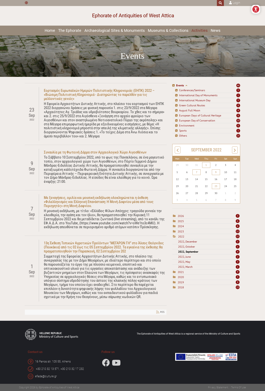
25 (238, 135)
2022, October (208, 246)
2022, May (208, 262)
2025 (181, 221)
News (215, 30)
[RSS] (174, 85)
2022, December (208, 241)
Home (50, 30)
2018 (181, 287)
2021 (181, 272)
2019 (181, 282)
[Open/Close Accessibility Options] (255, 9)
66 (238, 85)
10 (238, 120)
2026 (181, 216)
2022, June (208, 256)
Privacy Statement (218, 387)
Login (236, 3)
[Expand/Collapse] (186, 85)
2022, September (208, 251)
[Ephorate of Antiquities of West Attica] (132, 16)
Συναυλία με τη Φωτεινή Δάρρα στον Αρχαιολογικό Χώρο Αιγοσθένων (95, 152)
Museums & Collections (168, 30)
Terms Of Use (238, 387)
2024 (181, 226)
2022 (181, 236)
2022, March (208, 267)
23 (216, 186)
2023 (181, 231)
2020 (181, 277)
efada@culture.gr (46, 376)
